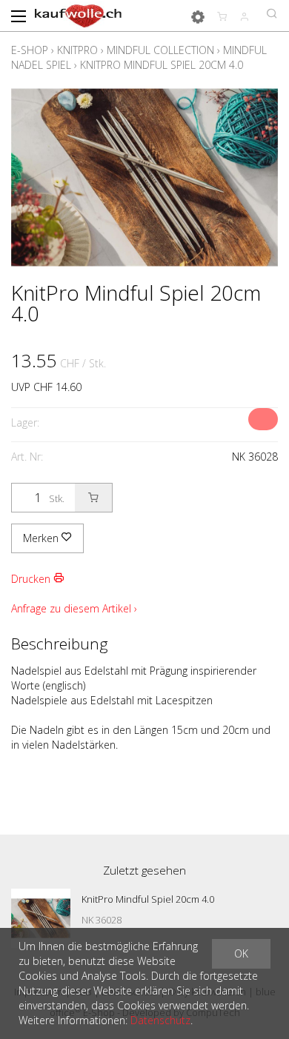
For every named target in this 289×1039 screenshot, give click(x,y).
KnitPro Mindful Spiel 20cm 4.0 (161, 65)
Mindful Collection (160, 50)
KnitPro (77, 50)
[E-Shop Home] (78, 15)
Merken (42, 538)
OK (241, 953)
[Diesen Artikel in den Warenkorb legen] (93, 498)
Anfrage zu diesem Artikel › (74, 608)
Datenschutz (160, 1020)
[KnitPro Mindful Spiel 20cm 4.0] (40, 918)
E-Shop (29, 50)
